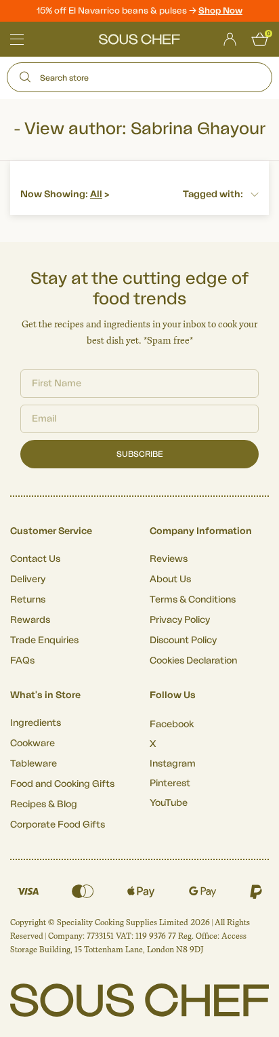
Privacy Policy (180, 620)
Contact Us (35, 559)
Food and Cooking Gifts (62, 784)
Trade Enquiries (44, 640)
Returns (27, 600)
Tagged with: (213, 194)
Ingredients (35, 723)
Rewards (30, 620)
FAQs (22, 661)
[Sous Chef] (139, 39)
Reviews (169, 559)
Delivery (27, 579)
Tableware (33, 764)
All (96, 194)
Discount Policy (183, 640)
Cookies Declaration (193, 661)
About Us (170, 579)
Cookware (32, 743)
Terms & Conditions (193, 600)
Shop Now (220, 10)
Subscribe (139, 454)
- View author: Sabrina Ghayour (139, 129)
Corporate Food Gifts (57, 825)
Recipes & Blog (43, 804)
